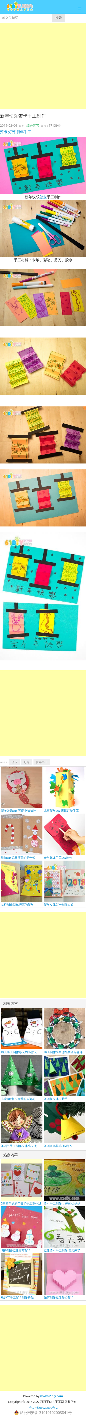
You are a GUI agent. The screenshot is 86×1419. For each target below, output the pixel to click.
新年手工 (24, 131)
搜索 (58, 18)
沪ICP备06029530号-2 (43, 1408)
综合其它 (32, 125)
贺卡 (3, 131)
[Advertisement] (43, 66)
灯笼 (12, 131)
